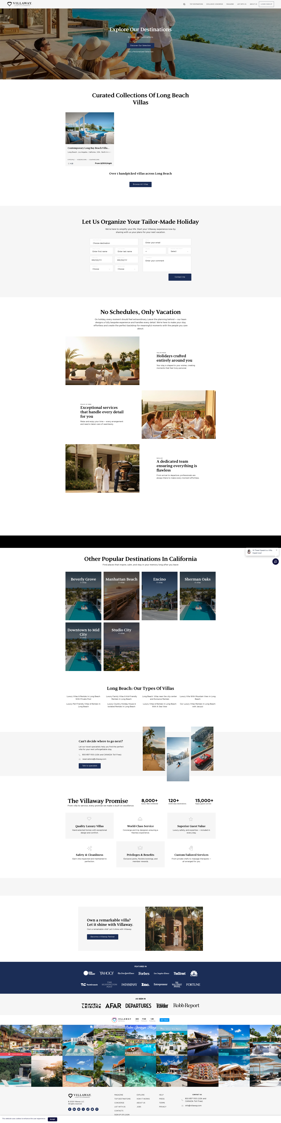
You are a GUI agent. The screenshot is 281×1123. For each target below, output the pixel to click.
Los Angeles (82, 152)
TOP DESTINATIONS (196, 4)
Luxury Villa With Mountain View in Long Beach (198, 698)
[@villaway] (114, 1020)
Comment (149, 257)
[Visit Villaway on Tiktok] (87, 1109)
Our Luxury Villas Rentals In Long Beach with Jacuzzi (197, 705)
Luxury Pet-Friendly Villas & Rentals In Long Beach (83, 705)
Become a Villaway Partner (103, 937)
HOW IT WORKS (143, 1099)
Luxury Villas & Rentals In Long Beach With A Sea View (159, 705)
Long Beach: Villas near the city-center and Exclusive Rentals (159, 698)
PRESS (162, 1099)
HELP (161, 1095)
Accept (52, 1119)
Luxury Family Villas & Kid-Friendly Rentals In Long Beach (121, 698)
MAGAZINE (230, 4)
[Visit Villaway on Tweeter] (83, 1109)
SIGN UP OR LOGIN (121, 1114)
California (92, 152)
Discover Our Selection (140, 45)
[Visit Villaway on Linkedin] (74, 1109)
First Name (96, 248)
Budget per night (177, 248)
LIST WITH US (241, 4)
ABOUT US (253, 4)
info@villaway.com (193, 1106)
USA (98, 152)
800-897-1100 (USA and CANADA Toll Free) (101, 755)
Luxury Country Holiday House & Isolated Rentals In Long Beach (121, 705)
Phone (148, 248)
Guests (95, 266)
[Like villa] (111, 115)
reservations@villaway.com (94, 759)
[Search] (184, 4)
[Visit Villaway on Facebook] (69, 1109)
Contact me (180, 277)
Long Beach (72, 152)
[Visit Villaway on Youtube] (92, 1109)
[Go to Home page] (19, 4)
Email (147, 240)
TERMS (162, 1103)
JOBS (139, 1107)
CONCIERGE (119, 1103)
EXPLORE (141, 1095)
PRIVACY (162, 1107)
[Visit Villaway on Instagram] (78, 1109)
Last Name (121, 248)
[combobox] (101, 269)
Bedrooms (121, 266)
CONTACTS (118, 1111)
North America (106, 152)
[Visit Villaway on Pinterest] (96, 1109)
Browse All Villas (140, 184)
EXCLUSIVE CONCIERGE (214, 4)
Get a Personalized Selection (140, 52)
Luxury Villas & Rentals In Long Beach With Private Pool (83, 698)
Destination (97, 240)
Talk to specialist (89, 766)
